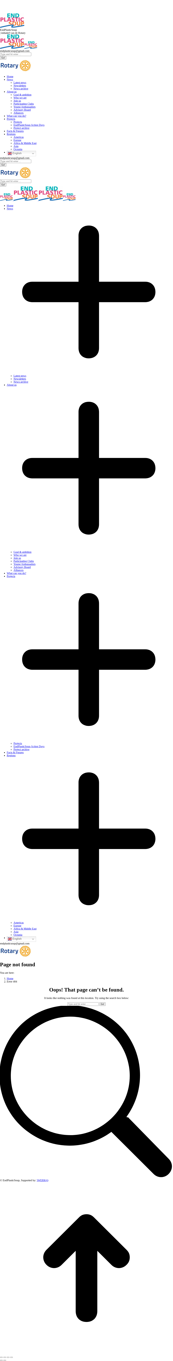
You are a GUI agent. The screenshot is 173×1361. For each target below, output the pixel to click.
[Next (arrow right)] (4, 1360)
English (17, 153)
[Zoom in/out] (11, 1357)
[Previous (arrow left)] (1, 1360)
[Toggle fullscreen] (8, 1357)
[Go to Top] (86, 1353)
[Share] (4, 1357)
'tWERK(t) (42, 1180)
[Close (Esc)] (1, 1357)
